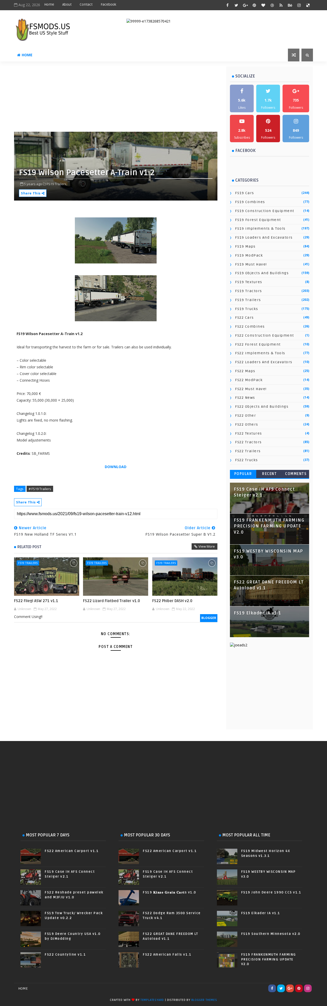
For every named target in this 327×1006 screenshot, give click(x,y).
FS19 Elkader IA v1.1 (257, 613)
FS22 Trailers (248, 451)
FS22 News (245, 397)
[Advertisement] (138, 98)
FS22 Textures (248, 433)
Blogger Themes (204, 1000)
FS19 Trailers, (57, 184)
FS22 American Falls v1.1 (167, 955)
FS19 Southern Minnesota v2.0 (270, 934)
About (67, 4)
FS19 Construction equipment (264, 211)
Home (49, 4)
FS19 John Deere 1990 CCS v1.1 (271, 892)
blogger (208, 618)
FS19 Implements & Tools (260, 228)
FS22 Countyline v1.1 (65, 955)
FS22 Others (246, 424)
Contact (86, 4)
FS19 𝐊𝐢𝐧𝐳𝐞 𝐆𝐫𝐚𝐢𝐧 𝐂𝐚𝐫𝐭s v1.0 (169, 892)
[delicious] (308, 5)
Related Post (29, 547)
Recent (269, 474)
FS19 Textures (248, 282)
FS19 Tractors (248, 291)
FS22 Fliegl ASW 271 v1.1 (36, 601)
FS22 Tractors (248, 442)
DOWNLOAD (115, 466)
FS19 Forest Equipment (258, 220)
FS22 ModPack (249, 380)
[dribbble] (272, 5)
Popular (243, 474)
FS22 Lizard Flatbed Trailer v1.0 (111, 601)
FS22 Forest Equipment (258, 344)
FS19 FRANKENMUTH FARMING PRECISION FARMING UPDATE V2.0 (269, 526)
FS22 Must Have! (251, 389)
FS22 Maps (245, 371)
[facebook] (227, 5)
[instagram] (299, 5)
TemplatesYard (152, 1000)
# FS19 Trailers (40, 489)
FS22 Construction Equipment (264, 335)
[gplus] (245, 5)
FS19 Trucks (246, 309)
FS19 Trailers (28, 563)
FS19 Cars (244, 193)
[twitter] (236, 5)
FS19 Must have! (251, 264)
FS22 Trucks (246, 460)
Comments (296, 474)
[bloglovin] (263, 5)
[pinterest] (254, 5)
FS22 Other (245, 415)
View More (206, 546)
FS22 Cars (244, 317)
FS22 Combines (250, 326)
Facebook (108, 4)
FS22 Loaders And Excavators (264, 362)
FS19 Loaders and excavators (264, 237)
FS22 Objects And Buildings (261, 406)
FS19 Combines (250, 202)
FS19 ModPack (249, 255)
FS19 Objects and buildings (262, 273)
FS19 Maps (245, 246)
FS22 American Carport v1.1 (72, 851)
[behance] (290, 5)
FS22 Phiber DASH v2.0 (172, 601)
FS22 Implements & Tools (260, 353)
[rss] (281, 5)
